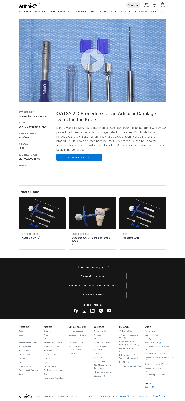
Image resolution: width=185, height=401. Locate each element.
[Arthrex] (29, 5)
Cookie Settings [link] (159, 396)
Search (133, 4)
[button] (79, 157)
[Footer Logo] (26, 396)
